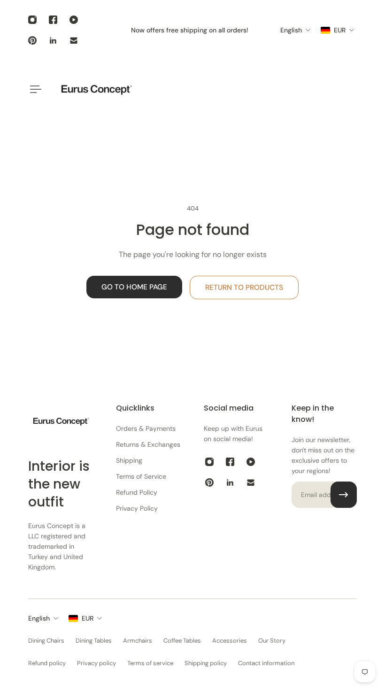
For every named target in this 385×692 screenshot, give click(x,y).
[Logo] (96, 89)
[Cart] (356, 89)
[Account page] (345, 89)
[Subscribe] (344, 495)
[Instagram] (32, 19)
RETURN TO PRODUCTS (244, 287)
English (39, 618)
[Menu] (33, 89)
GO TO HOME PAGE (134, 287)
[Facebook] (53, 19)
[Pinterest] (32, 40)
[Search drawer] (334, 89)
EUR (87, 618)
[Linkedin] (53, 40)
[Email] (73, 40)
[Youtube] (73, 19)
